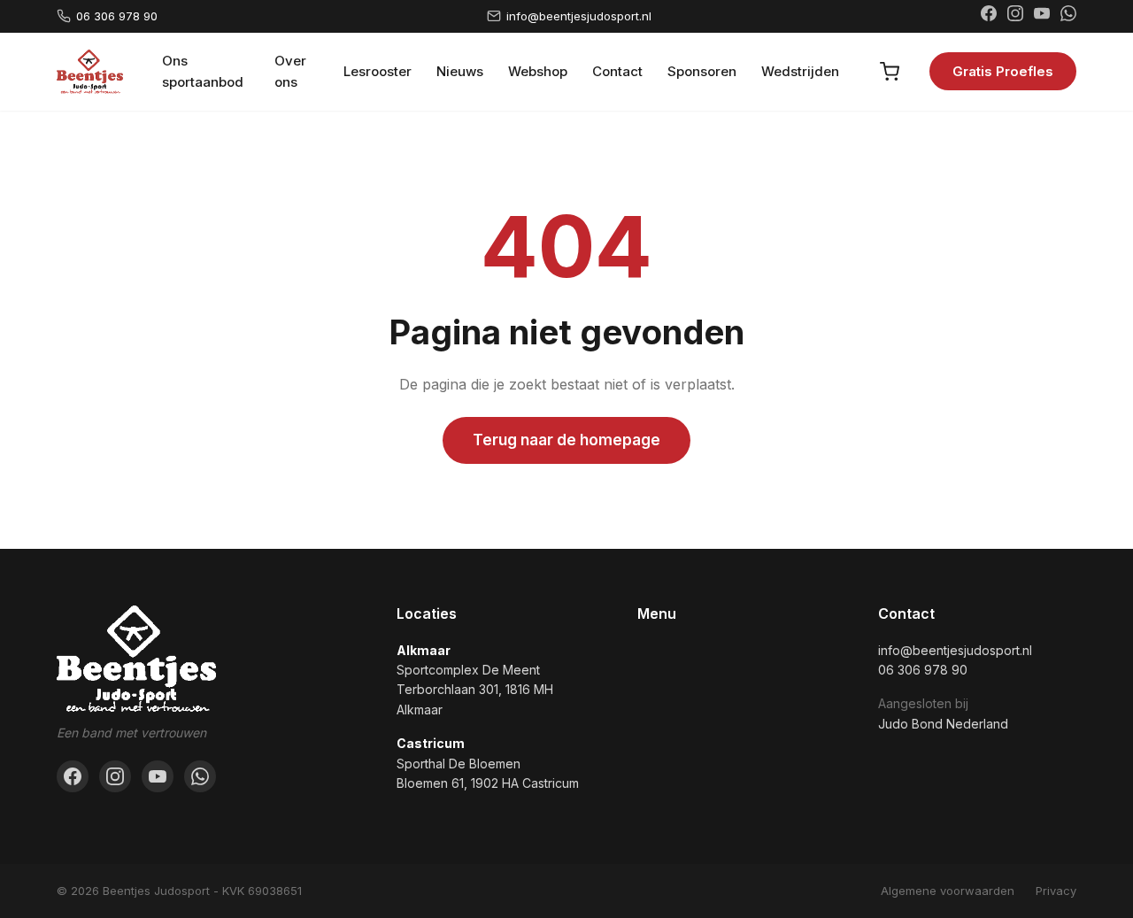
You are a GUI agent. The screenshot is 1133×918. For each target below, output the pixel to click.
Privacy (1056, 890)
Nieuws (459, 71)
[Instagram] (1015, 16)
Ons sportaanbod (202, 71)
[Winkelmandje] (889, 71)
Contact (617, 71)
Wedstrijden (800, 71)
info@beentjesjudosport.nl (578, 16)
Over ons (290, 71)
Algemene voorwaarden (947, 890)
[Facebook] (989, 16)
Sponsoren (701, 71)
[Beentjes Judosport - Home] (90, 72)
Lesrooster (377, 71)
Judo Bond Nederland (943, 723)
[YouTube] (1042, 16)
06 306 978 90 (117, 16)
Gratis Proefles (1002, 71)
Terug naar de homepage (566, 440)
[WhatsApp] (1068, 16)
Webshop (537, 71)
